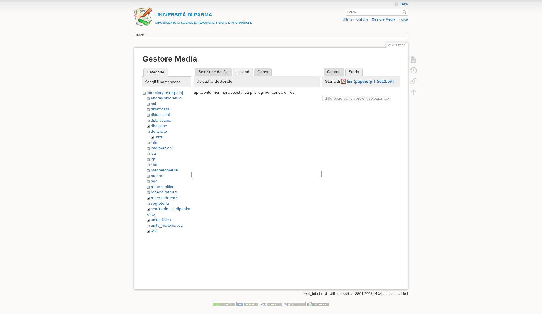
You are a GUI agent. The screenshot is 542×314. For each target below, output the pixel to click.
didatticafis (160, 109)
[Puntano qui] (413, 81)
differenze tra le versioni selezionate (357, 98)
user (159, 136)
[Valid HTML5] (271, 304)
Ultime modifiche (355, 19)
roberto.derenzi (164, 197)
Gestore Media (383, 19)
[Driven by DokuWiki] (318, 304)
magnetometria (164, 170)
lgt (153, 159)
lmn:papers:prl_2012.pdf (370, 81)
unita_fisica (161, 219)
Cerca (405, 12)
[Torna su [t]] (413, 92)
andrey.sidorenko (166, 98)
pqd (154, 181)
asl (153, 103)
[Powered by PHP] (247, 304)
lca (153, 153)
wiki (154, 230)
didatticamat (161, 120)
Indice (403, 19)
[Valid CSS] (294, 304)
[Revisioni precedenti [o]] (413, 70)
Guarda (334, 71)
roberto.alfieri (162, 186)
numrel (157, 175)
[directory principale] (165, 92)
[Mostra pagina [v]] (413, 59)
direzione (159, 125)
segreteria (160, 203)
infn (154, 142)
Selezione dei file (213, 71)
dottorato (159, 131)
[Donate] (224, 304)
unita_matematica (167, 225)
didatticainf (160, 114)
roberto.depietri (164, 192)
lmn (154, 164)
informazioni (161, 148)
